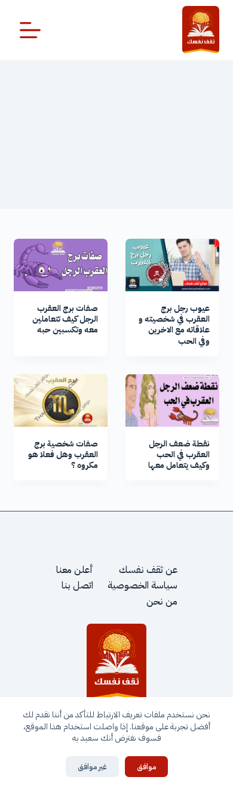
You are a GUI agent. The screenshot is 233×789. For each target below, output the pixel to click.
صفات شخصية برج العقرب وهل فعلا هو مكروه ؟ (63, 454)
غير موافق (92, 766)
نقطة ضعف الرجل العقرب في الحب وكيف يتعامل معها (179, 454)
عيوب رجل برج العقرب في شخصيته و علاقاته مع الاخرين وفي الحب (174, 324)
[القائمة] (30, 30)
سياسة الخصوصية (142, 585)
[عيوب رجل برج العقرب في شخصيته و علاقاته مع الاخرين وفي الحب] (172, 265)
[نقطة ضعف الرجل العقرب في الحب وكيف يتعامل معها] (172, 400)
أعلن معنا (74, 570)
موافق (146, 766)
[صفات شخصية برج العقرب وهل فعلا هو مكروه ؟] (61, 400)
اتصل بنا (77, 585)
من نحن (161, 601)
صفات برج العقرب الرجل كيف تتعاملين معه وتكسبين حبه (65, 319)
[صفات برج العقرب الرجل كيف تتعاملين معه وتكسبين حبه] (61, 265)
